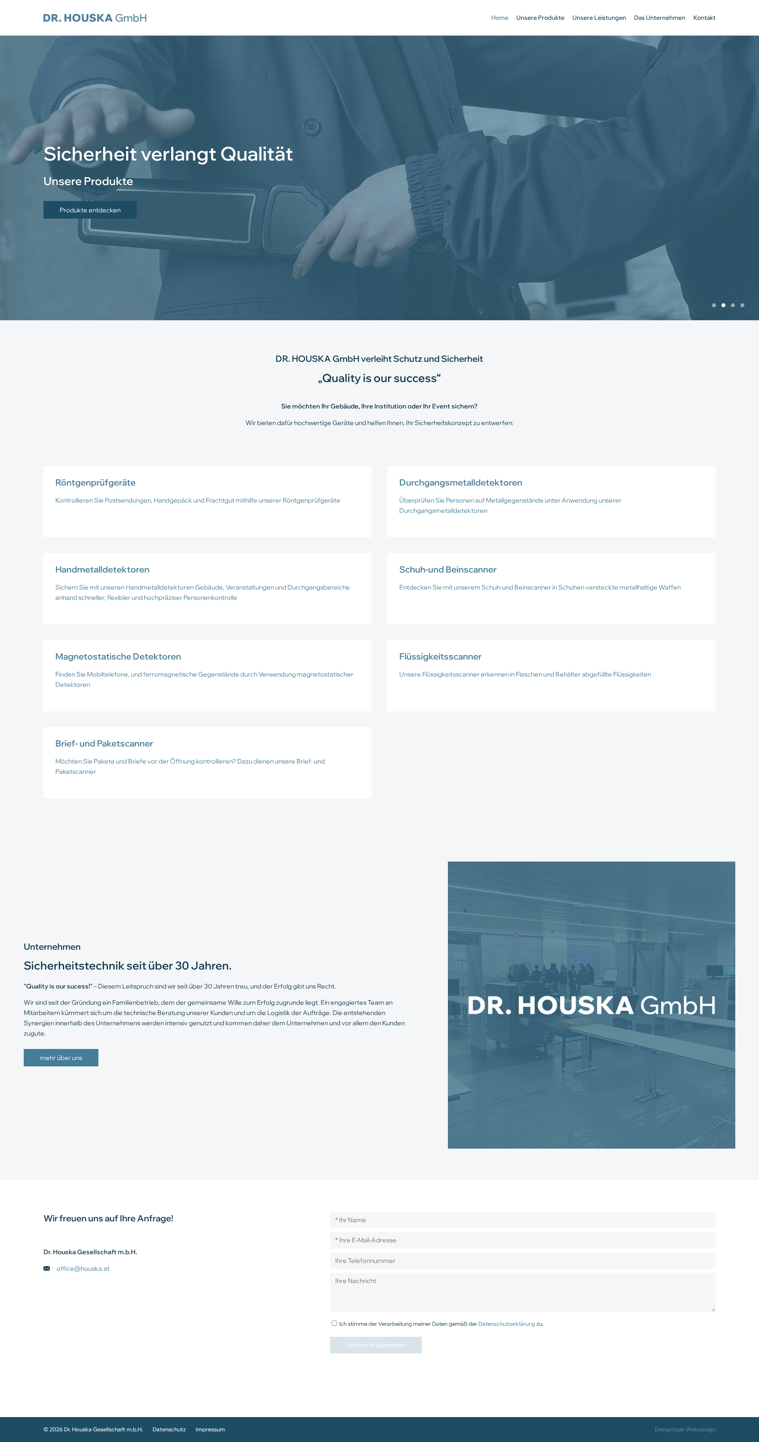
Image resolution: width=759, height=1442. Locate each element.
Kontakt (704, 17)
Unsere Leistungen (599, 17)
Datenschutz (169, 1429)
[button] (714, 305)
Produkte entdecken (90, 210)
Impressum (210, 1429)
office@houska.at (83, 1268)
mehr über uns (61, 1058)
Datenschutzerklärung (506, 1323)
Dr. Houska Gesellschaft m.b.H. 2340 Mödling (94, 18)
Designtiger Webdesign (685, 1429)
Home (499, 17)
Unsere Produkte (540, 17)
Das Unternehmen (659, 17)
